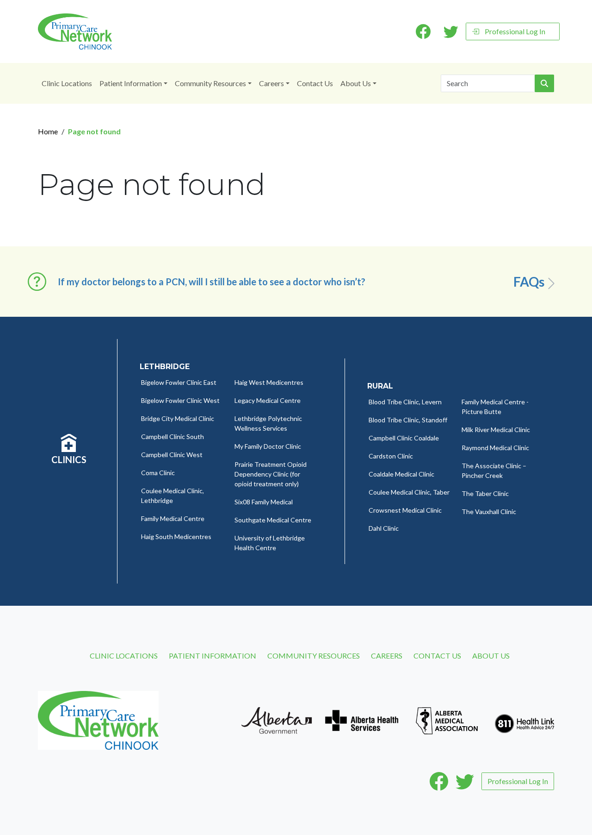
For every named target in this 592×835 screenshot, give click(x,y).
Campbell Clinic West (172, 454)
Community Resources (210, 83)
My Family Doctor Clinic (267, 446)
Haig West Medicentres (268, 382)
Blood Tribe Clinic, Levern (405, 402)
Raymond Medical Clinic (495, 448)
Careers (271, 83)
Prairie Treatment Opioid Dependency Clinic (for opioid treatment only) (270, 474)
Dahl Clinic (384, 528)
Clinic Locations (67, 83)
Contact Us (315, 83)
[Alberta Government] (277, 719)
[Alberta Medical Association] (447, 719)
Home (48, 131)
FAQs (528, 281)
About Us (355, 83)
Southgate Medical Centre (272, 520)
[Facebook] (439, 781)
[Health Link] (524, 719)
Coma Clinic (158, 473)
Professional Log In (515, 31)
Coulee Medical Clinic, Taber (409, 492)
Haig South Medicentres (176, 536)
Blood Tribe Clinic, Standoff (408, 420)
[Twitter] (465, 781)
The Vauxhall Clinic (489, 511)
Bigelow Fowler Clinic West (180, 400)
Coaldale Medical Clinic (401, 474)
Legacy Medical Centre (267, 400)
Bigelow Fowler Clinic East (178, 382)
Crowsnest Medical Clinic (405, 510)
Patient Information (130, 83)
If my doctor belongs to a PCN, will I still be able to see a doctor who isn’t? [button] (211, 281)
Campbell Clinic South (172, 436)
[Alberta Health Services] (362, 719)
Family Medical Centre (172, 518)
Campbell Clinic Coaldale (404, 438)
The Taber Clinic (485, 493)
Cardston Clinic (391, 456)
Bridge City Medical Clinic (177, 418)
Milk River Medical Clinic (496, 429)
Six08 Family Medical (263, 502)
